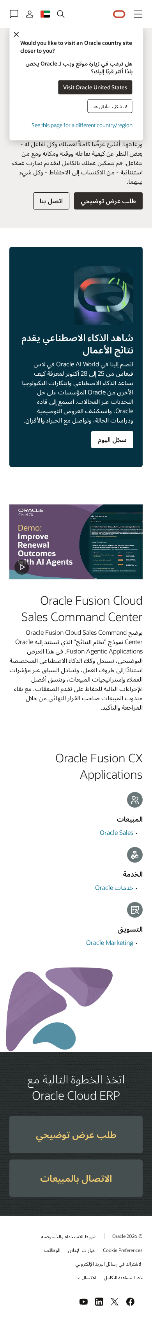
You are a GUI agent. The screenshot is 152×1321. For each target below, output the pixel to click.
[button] (138, 14)
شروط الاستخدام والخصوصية (69, 1236)
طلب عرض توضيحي (108, 201)
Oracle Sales (116, 832)
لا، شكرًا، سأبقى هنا (109, 106)
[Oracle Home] (119, 14)
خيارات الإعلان (81, 1250)
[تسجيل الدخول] (29, 14)
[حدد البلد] (45, 14)
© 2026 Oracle (127, 1236)
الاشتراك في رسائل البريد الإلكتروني (109, 1264)
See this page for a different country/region (82, 124)
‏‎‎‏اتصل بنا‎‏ (51, 201)
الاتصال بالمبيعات (76, 1178)
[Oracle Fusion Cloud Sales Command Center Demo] (76, 541)
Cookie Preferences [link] (123, 1250)
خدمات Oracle (114, 887)
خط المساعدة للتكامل (123, 1277)
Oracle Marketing (109, 942)
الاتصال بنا (86, 1277)
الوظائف (52, 1250)
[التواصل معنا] (14, 14)
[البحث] (60, 14)
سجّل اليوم (112, 439)
